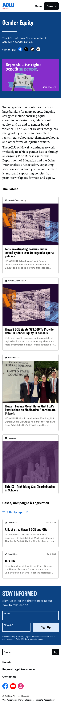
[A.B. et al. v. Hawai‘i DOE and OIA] (30, 533)
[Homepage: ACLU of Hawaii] (12, 6)
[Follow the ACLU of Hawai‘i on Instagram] (21, 686)
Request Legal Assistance (18, 669)
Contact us (9, 676)
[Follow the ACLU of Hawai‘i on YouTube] (13, 686)
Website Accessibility (45, 700)
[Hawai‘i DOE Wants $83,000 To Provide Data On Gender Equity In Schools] (30, 314)
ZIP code (8, 625)
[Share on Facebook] (20, 50)
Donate (51, 6)
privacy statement (35, 639)
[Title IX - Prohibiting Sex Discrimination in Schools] (30, 464)
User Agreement (9, 700)
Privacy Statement (26, 700)
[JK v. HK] (30, 564)
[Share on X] (26, 50)
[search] (55, 652)
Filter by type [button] (15, 512)
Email (7, 613)
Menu (38, 6)
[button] (32, 49)
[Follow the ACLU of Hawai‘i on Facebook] (5, 686)
